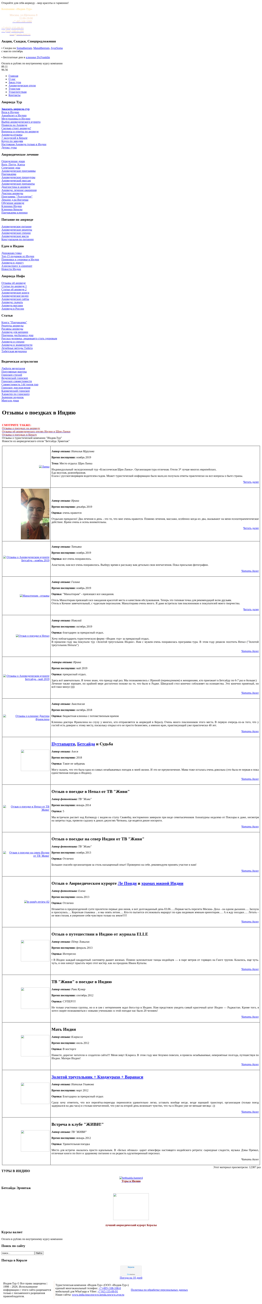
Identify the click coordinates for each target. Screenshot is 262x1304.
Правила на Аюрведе (14, 125)
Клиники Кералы (11, 209)
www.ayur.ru (116, 1294)
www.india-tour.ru (82, 1294)
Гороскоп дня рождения (15, 387)
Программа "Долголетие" (17, 196)
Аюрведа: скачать (12, 302)
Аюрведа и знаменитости (16, 344)
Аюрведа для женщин (14, 332)
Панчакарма (8, 174)
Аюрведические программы (18, 170)
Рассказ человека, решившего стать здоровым (29, 338)
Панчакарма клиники (14, 212)
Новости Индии (11, 269)
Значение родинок (12, 397)
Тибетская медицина (14, 351)
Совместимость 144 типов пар (19, 384)
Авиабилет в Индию (14, 115)
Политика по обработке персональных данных (159, 1289)
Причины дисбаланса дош (17, 335)
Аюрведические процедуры (18, 177)
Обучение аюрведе (12, 202)
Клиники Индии (11, 206)
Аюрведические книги (15, 292)
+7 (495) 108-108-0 (110, 1288)
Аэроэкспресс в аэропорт (16, 265)
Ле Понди (127, 883)
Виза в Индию (10, 112)
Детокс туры (9, 147)
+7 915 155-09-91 (107, 1291)
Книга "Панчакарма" (14, 322)
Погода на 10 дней (131, 1277)
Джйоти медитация (13, 368)
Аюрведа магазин (12, 305)
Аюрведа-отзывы (11, 134)
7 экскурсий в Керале (14, 137)
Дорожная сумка (11, 253)
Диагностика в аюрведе (15, 186)
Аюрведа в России (12, 308)
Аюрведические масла (15, 236)
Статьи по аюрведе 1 (14, 286)
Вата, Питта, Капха (13, 164)
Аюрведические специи (16, 232)
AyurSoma (57, 48)
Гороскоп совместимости (16, 381)
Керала (131, 1267)
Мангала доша (10, 400)
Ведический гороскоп (14, 378)
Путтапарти (63, 744)
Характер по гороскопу (15, 394)
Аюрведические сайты (15, 299)
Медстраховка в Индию (15, 118)
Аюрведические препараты (18, 183)
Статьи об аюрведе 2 (14, 289)
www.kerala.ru (101, 1294)
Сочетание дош (10, 167)
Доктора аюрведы (12, 193)
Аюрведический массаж (16, 180)
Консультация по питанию (17, 239)
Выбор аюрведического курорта (20, 121)
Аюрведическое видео (15, 295)
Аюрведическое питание (16, 226)
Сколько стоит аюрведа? (16, 128)
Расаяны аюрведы (12, 328)
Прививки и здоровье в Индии (20, 259)
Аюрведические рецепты (16, 229)
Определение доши (13, 161)
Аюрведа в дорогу (12, 262)
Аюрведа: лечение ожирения (19, 190)
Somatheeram (24, 48)
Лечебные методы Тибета (17, 348)
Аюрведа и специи (12, 341)
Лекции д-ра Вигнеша (14, 199)
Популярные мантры (14, 371)
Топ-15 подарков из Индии (17, 256)
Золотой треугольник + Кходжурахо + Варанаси (97, 1077)
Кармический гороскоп (15, 390)
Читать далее (251, 481)
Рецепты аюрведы (12, 325)
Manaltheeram (41, 48)
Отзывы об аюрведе (13, 283)
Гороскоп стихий (11, 374)
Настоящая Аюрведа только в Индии (23, 144)
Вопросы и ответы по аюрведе (20, 131)
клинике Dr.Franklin (38, 57)
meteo (131, 1274)
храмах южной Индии (162, 883)
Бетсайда (86, 744)
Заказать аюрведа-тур (15, 109)
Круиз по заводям (12, 141)
